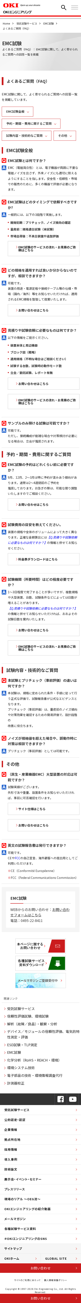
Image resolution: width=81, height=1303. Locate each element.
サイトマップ (13, 1248)
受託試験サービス (26, 23)
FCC (17, 858)
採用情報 (10, 1149)
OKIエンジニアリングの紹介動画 (27, 1209)
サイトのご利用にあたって (27, 1280)
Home (6, 23)
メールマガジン (15, 1219)
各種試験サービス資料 (20, 1229)
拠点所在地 (12, 1139)
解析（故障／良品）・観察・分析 (32, 1023)
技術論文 (10, 1169)
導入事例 (10, 1159)
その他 (62, 135)
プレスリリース (14, 1189)
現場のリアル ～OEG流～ (22, 1199)
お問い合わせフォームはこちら (40, 912)
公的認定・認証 (14, 1120)
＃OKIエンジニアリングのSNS (25, 1238)
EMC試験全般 (15, 111)
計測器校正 (15, 1083)
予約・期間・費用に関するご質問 (29, 123)
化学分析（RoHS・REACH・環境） (34, 1060)
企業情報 (10, 1129)
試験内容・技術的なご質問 (24, 135)
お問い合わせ (40, 1268)
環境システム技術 (21, 1067)
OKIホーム (11, 1258)
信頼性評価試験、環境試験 (28, 1016)
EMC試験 (48, 23)
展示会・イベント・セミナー (23, 1179)
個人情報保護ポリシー (55, 1280)
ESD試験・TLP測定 (22, 1044)
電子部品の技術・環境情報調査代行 (34, 1075)
